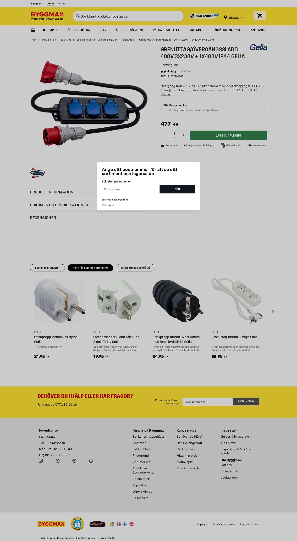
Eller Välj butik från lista (115, 199)
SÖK (177, 189)
